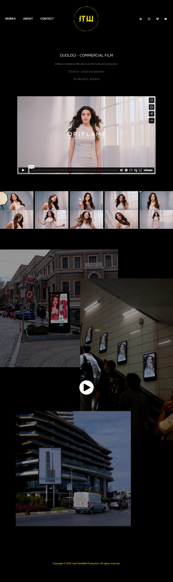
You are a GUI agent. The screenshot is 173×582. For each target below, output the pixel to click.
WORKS (10, 18)
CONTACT (47, 18)
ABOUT (28, 18)
